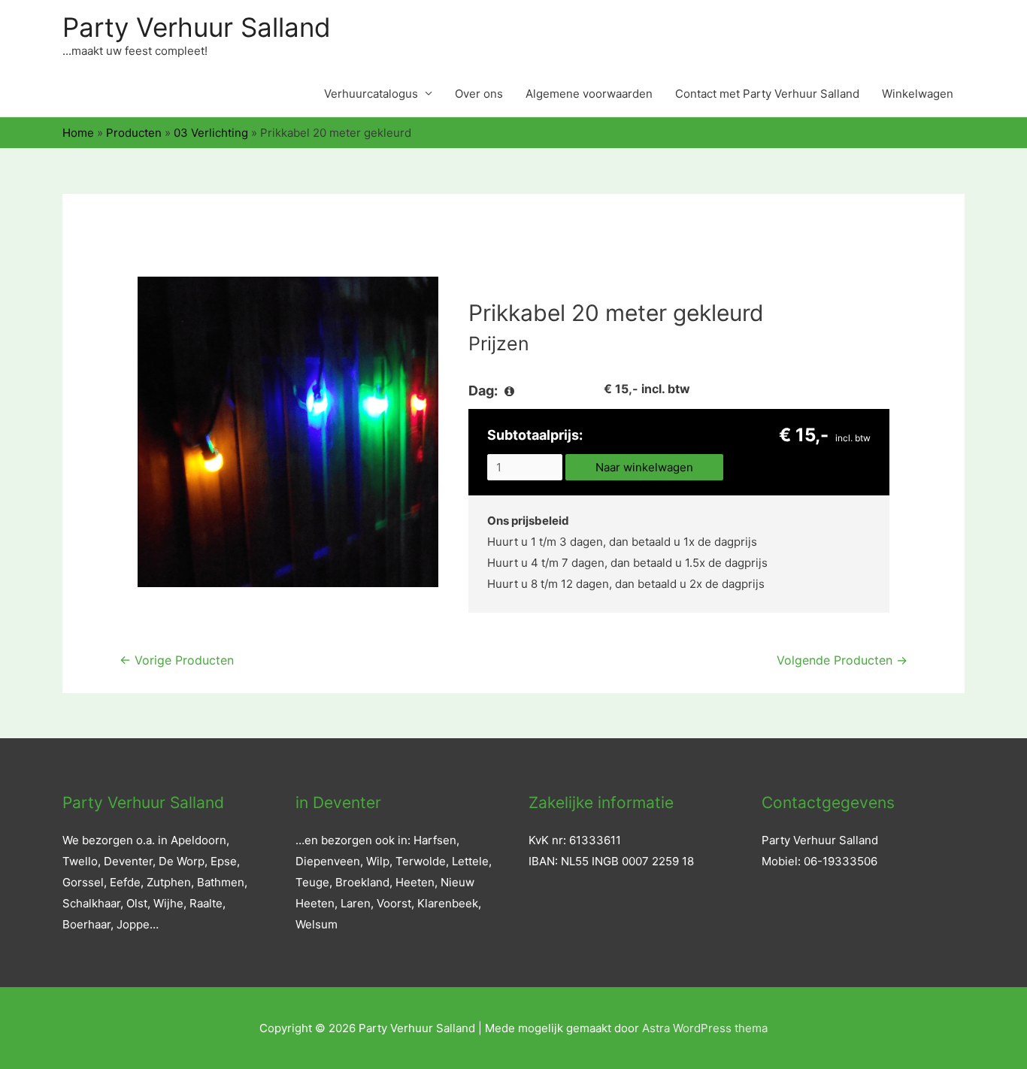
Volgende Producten (842, 660)
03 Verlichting (211, 133)
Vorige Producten (177, 660)
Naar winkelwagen (644, 467)
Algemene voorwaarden (589, 93)
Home (78, 133)
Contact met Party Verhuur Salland (767, 93)
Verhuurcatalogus (371, 93)
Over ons (479, 93)
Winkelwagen (917, 93)
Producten (134, 133)
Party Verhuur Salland (196, 27)
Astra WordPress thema (705, 1028)
